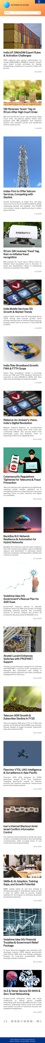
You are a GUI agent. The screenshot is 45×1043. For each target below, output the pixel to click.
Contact (32, 1041)
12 (18, 1021)
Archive (17, 1041)
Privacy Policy (25, 1041)
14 (25, 1021)
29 (38, 1021)
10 (12, 1021)
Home (12, 1041)
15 (28, 1021)
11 (15, 1021)
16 (31, 1021)
